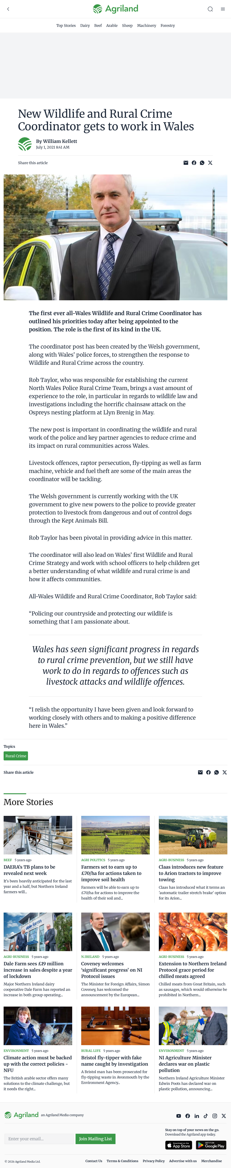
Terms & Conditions (122, 1161)
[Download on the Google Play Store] (211, 1145)
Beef (98, 25)
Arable (112, 25)
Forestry (168, 25)
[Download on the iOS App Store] (178, 1145)
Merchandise (211, 1161)
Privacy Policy (154, 1161)
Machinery (146, 25)
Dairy (85, 25)
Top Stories (66, 25)
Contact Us (93, 1161)
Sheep (127, 25)
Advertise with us (183, 1161)
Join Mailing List (95, 1138)
